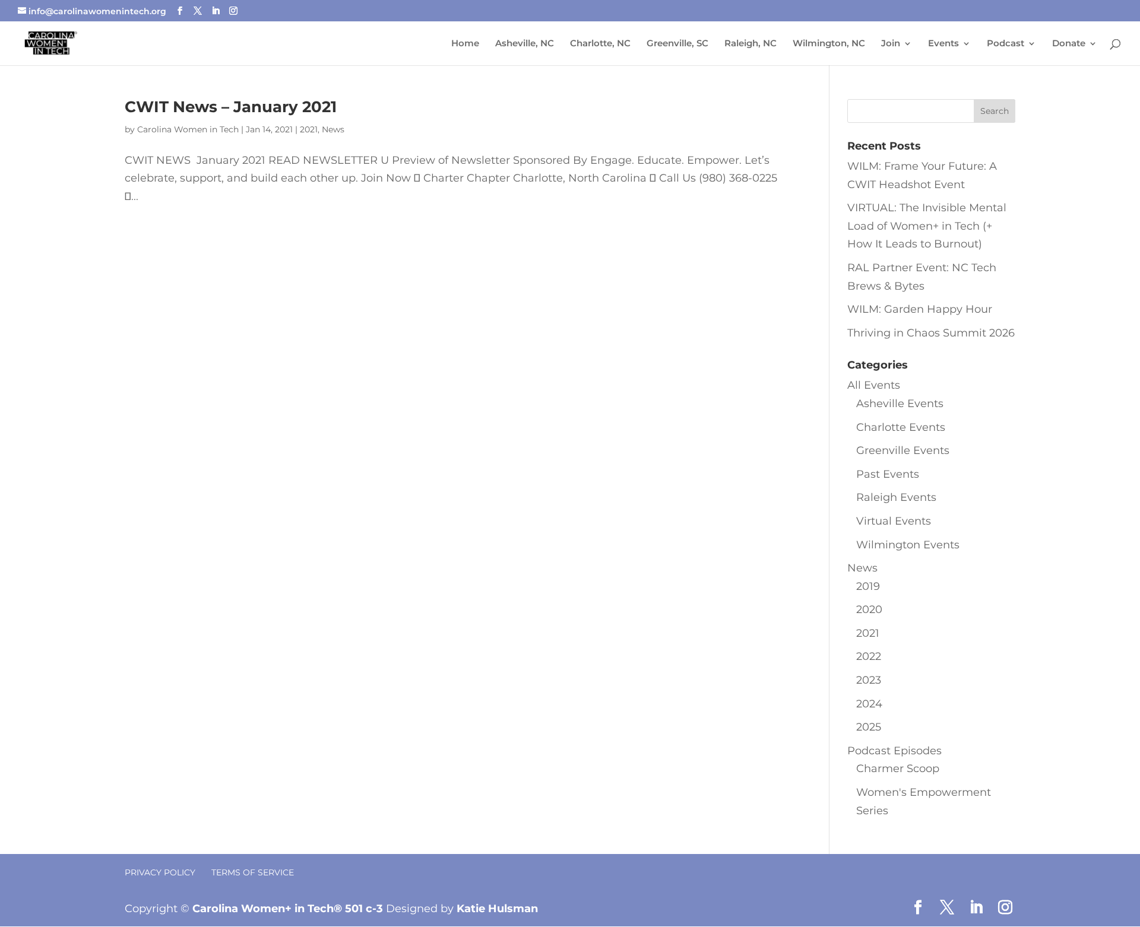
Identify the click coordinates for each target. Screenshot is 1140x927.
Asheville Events (899, 403)
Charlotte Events (900, 427)
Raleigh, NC (750, 44)
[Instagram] (233, 11)
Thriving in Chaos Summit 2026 (931, 332)
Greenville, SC (677, 44)
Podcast (1005, 44)
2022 (868, 656)
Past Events (887, 474)
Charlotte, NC (600, 44)
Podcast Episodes (894, 750)
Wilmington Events (908, 544)
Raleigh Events (896, 497)
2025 (868, 727)
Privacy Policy (160, 872)
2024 (869, 703)
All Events (873, 385)
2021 (309, 129)
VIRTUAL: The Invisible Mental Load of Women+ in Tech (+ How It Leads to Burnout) (926, 225)
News (333, 129)
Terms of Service (252, 872)
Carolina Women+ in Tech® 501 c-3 (287, 908)
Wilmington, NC (829, 44)
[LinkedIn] (215, 11)
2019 (868, 586)
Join (890, 44)
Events (943, 44)
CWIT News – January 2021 (231, 106)
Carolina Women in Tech (188, 129)
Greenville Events (902, 450)
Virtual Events (893, 521)
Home (465, 44)
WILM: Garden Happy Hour (919, 309)
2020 (869, 609)
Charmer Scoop (897, 768)
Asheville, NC (524, 44)
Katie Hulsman (497, 908)
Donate (1068, 44)
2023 (868, 680)
